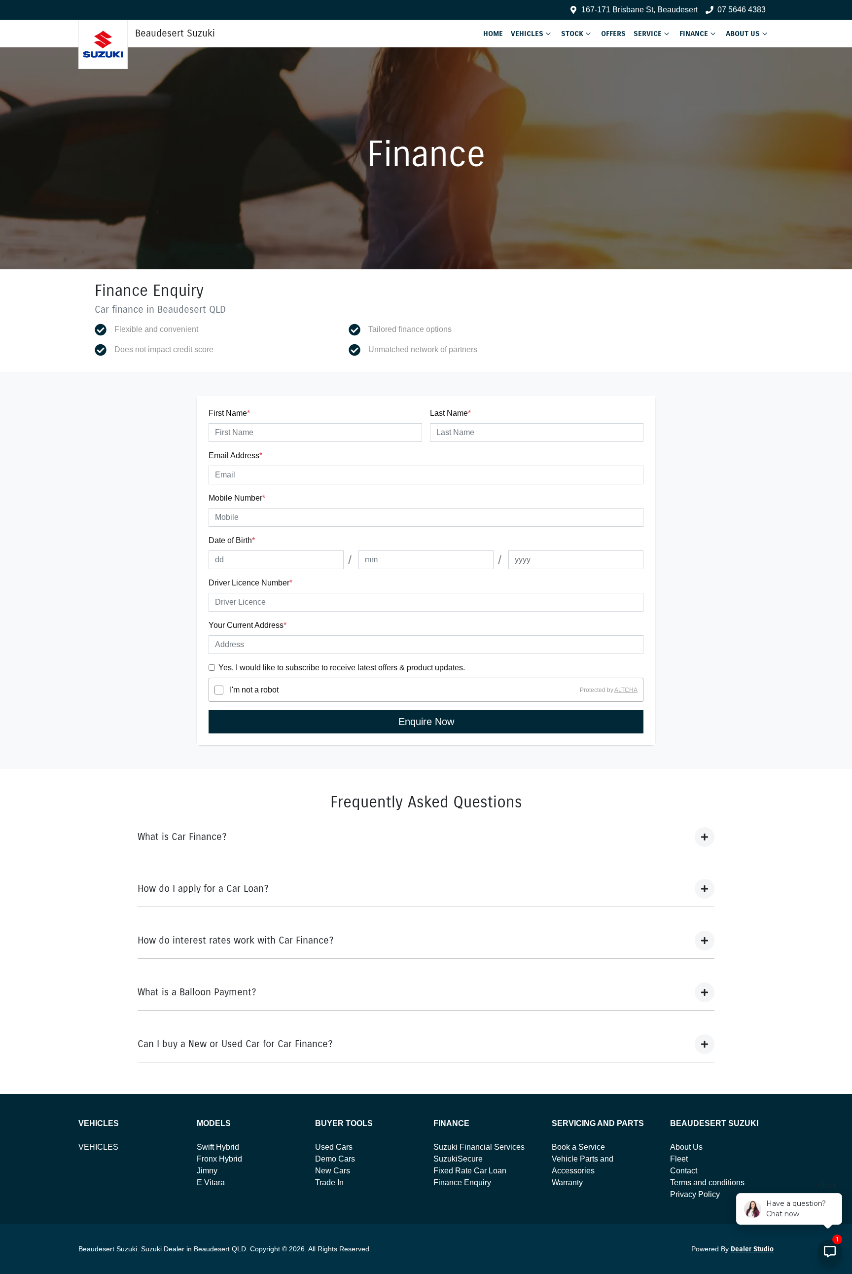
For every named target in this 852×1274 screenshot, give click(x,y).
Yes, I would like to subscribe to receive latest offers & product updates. (341, 667)
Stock (572, 33)
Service (648, 33)
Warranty (567, 1182)
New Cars (332, 1170)
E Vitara (211, 1182)
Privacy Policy (695, 1194)
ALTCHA (626, 690)
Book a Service (578, 1147)
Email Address (235, 455)
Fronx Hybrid (219, 1159)
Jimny (207, 1170)
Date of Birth (232, 540)
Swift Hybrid (218, 1147)
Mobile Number (237, 498)
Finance (693, 33)
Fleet (679, 1159)
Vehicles (527, 33)
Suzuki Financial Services (479, 1147)
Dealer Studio (752, 1249)
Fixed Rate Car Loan (469, 1170)
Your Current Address (247, 625)
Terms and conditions (707, 1182)
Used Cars (334, 1147)
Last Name (450, 413)
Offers (613, 33)
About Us (743, 33)
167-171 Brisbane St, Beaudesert (639, 9)
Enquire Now (426, 721)
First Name (229, 413)
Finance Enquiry (462, 1182)
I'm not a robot (254, 690)
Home (493, 33)
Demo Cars (335, 1159)
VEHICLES (98, 1147)
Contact (683, 1170)
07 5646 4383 (741, 9)
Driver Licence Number (250, 583)
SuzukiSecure (458, 1159)
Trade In (329, 1182)
